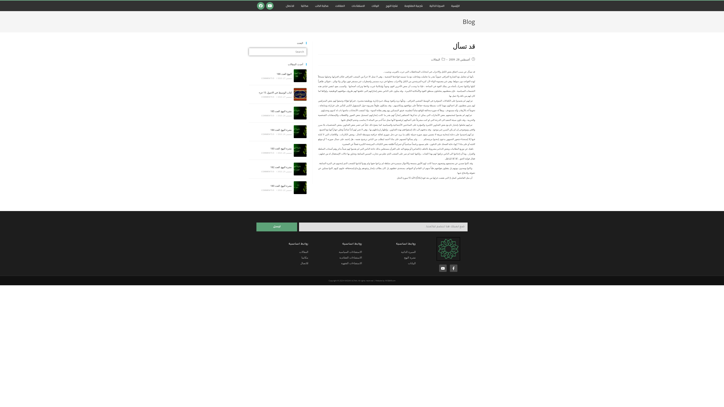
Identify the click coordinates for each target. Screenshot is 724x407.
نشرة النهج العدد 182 (281, 167)
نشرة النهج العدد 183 (281, 148)
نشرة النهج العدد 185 (281, 111)
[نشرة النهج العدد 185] (300, 113)
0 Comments (267, 78)
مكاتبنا (304, 5)
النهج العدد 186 (284, 74)
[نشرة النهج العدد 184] (300, 131)
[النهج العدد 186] (300, 75)
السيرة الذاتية (436, 5)
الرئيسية (455, 5)
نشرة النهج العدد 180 (281, 185)
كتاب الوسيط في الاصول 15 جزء (275, 92)
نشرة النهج (392, 5)
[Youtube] (270, 6)
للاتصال (290, 5)
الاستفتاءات (358, 5)
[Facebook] (261, 6)
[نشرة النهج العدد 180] (300, 187)
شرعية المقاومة (413, 5)
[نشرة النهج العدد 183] (300, 150)
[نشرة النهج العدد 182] (300, 169)
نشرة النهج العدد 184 (281, 130)
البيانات (375, 5)
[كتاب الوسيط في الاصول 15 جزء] (300, 94)
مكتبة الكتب (321, 5)
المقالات (340, 5)
